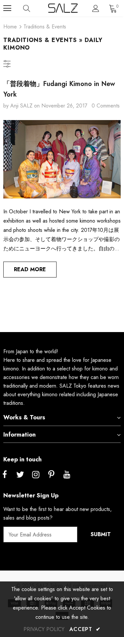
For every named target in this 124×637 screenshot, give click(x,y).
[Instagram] (36, 475)
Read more (30, 269)
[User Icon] (95, 8)
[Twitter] (20, 475)
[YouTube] (67, 475)
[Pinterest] (51, 475)
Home (10, 26)
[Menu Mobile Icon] (7, 8)
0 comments (106, 105)
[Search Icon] (33, 8)
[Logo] (62, 8)
